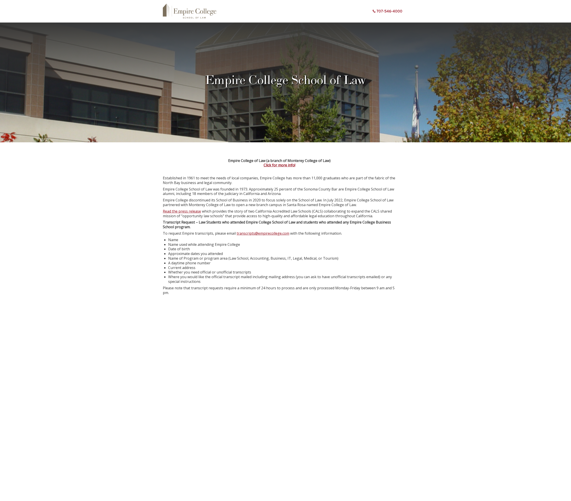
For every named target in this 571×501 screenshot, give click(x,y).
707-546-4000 (389, 11)
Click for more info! (279, 165)
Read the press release (182, 211)
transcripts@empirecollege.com (263, 233)
